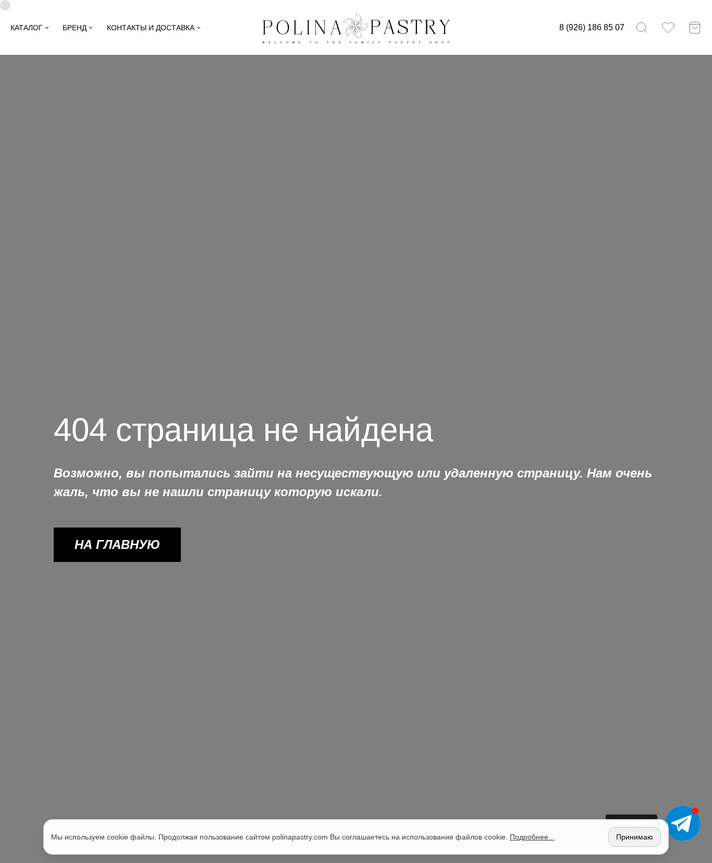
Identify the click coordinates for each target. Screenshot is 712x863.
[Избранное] (668, 27)
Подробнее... (532, 837)
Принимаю (634, 837)
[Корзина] (695, 27)
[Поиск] (641, 27)
